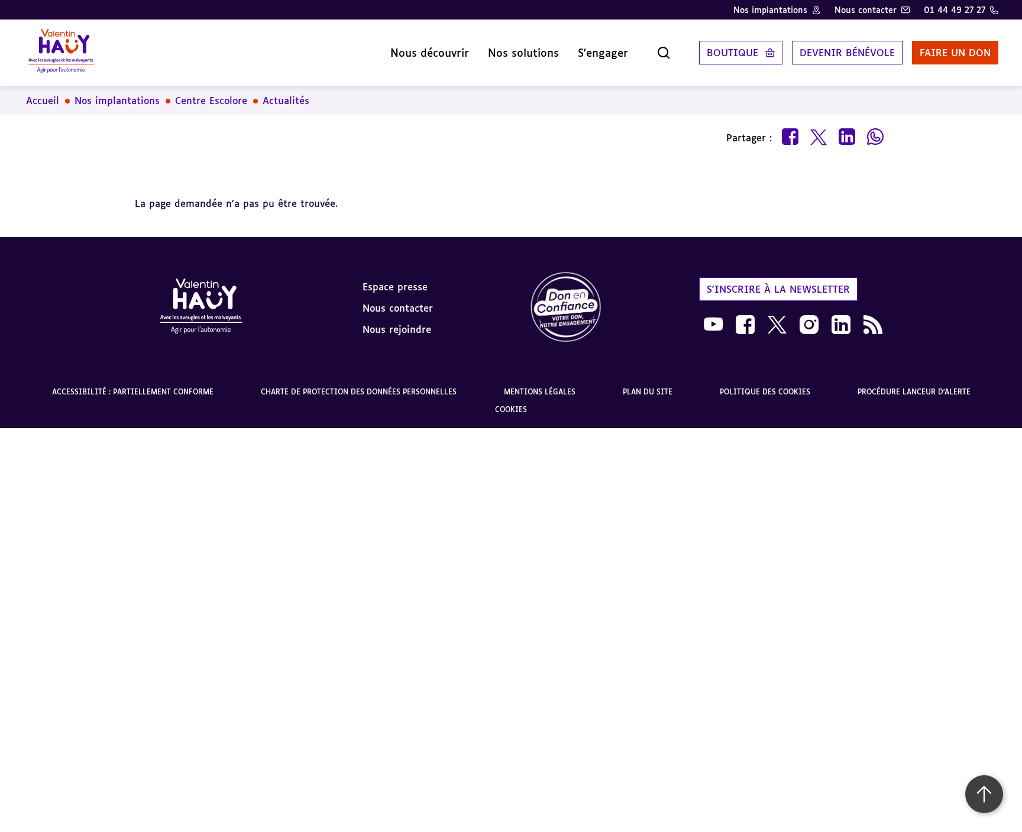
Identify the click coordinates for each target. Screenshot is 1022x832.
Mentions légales (539, 391)
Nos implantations (770, 10)
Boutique (732, 53)
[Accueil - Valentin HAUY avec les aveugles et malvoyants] (61, 52)
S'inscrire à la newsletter (778, 289)
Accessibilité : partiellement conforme (133, 391)
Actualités (286, 100)
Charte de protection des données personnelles (359, 391)
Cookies (511, 409)
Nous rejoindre (397, 329)
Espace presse (395, 287)
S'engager (603, 52)
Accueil (42, 100)
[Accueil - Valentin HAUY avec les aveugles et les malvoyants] (201, 308)
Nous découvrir (429, 52)
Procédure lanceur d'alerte (914, 391)
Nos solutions (523, 52)
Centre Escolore (211, 100)
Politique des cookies (765, 391)
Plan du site (647, 391)
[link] (566, 307)
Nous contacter (866, 10)
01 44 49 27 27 (954, 10)
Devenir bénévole (847, 53)
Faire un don (955, 53)
